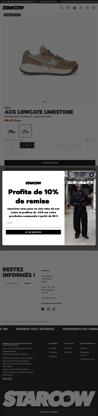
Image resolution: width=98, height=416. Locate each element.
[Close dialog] (91, 175)
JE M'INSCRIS (33, 232)
